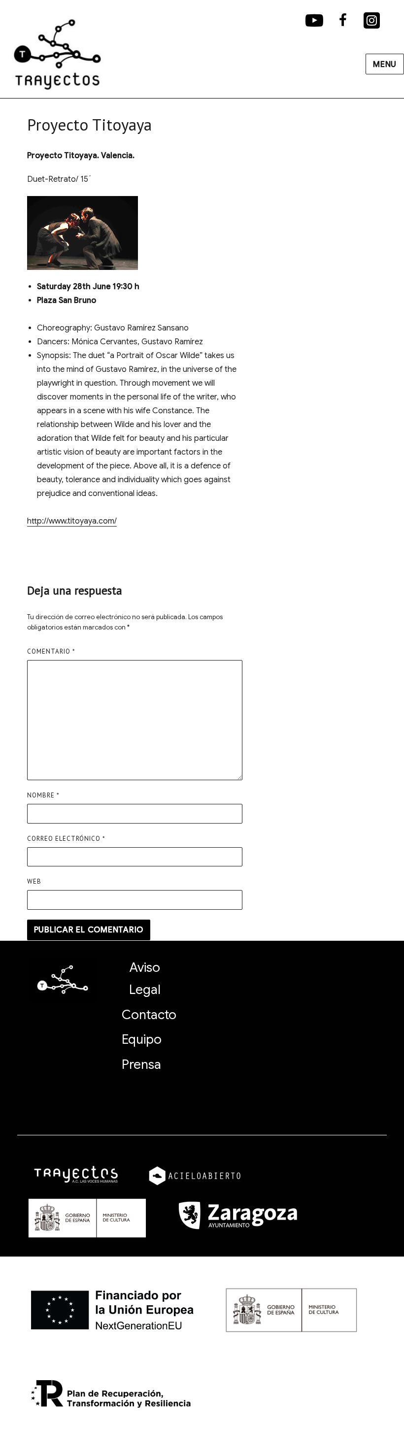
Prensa (141, 1064)
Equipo (142, 1039)
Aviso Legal (145, 979)
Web (34, 881)
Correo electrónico (66, 838)
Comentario (51, 651)
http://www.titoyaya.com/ (72, 521)
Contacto (149, 1015)
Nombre (43, 795)
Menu (385, 64)
